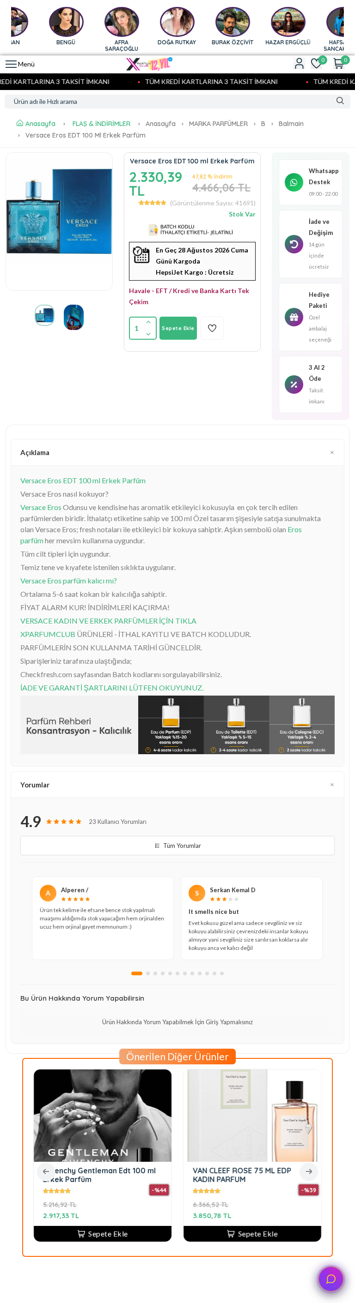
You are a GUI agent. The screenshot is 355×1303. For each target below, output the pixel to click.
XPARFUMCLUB (47, 634)
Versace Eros (40, 507)
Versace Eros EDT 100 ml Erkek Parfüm (83, 480)
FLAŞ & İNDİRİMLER (101, 124)
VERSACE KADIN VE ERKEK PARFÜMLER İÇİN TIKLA (108, 620)
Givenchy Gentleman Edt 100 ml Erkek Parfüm (99, 1174)
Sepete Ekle (178, 328)
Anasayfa (40, 124)
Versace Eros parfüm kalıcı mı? (68, 580)
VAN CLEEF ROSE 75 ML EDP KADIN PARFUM (242, 1174)
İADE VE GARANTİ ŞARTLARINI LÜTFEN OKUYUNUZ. (111, 687)
